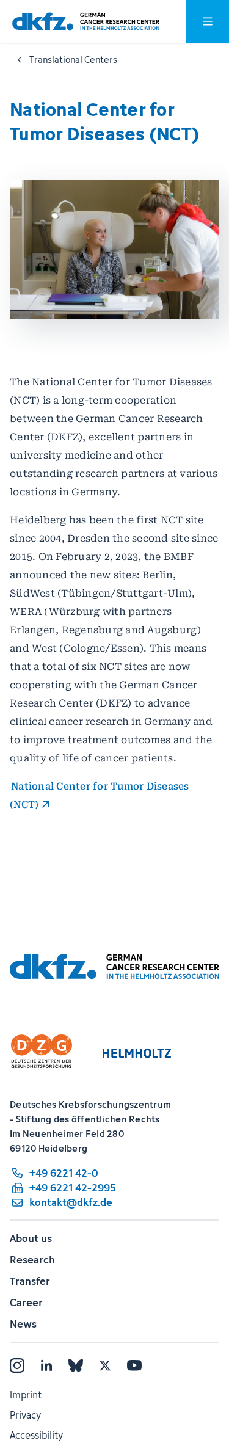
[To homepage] (85, 21)
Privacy (25, 1415)
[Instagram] (17, 1365)
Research (32, 1260)
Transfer (30, 1281)
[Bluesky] (75, 1365)
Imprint (26, 1394)
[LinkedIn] (46, 1365)
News (23, 1324)
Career (26, 1302)
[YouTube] (134, 1365)
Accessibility (36, 1435)
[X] (105, 1365)
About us (31, 1238)
